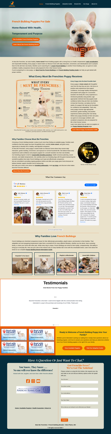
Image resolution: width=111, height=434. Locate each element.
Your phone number (65, 386)
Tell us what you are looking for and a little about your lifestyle (75, 407)
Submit (64, 420)
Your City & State (65, 400)
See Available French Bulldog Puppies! (25, 39)
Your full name (64, 379)
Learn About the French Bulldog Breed (26, 44)
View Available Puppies (72, 348)
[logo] (12, 4)
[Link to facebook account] (28, 381)
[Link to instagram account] (33, 381)
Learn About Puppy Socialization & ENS (84, 129)
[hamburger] (17, 3)
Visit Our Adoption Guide (95, 348)
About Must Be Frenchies (21, 171)
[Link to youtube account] (38, 381)
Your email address (65, 393)
